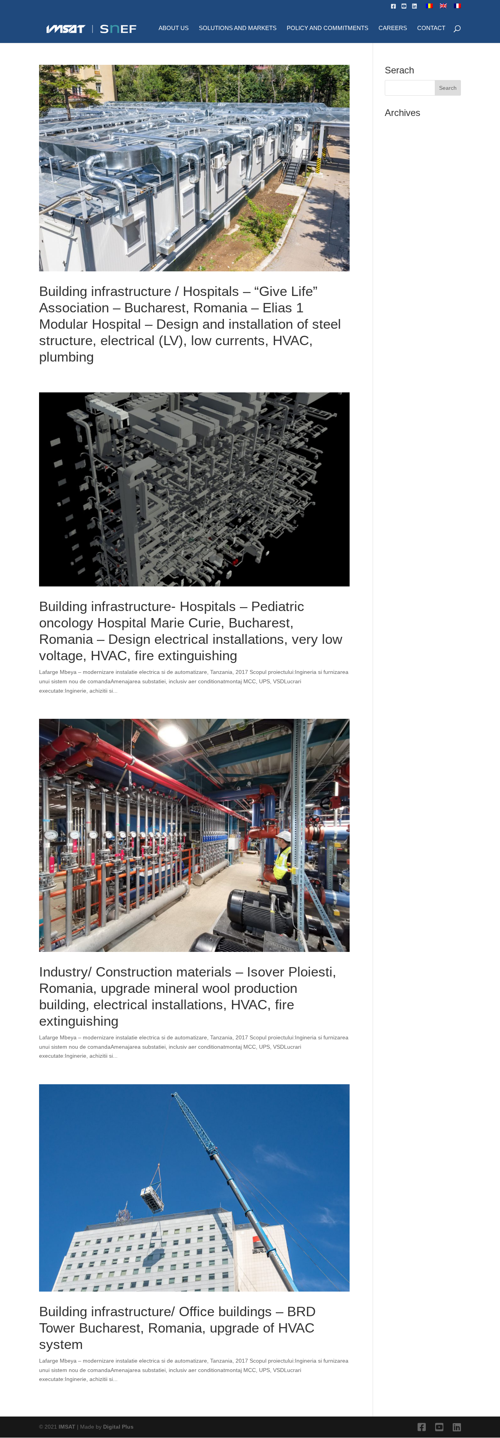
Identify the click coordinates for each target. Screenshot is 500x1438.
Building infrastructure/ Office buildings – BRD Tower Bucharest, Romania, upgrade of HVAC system (177, 1328)
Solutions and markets (238, 28)
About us (174, 28)
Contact (431, 28)
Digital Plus (118, 1427)
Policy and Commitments (327, 28)
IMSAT (68, 1427)
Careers (393, 28)
